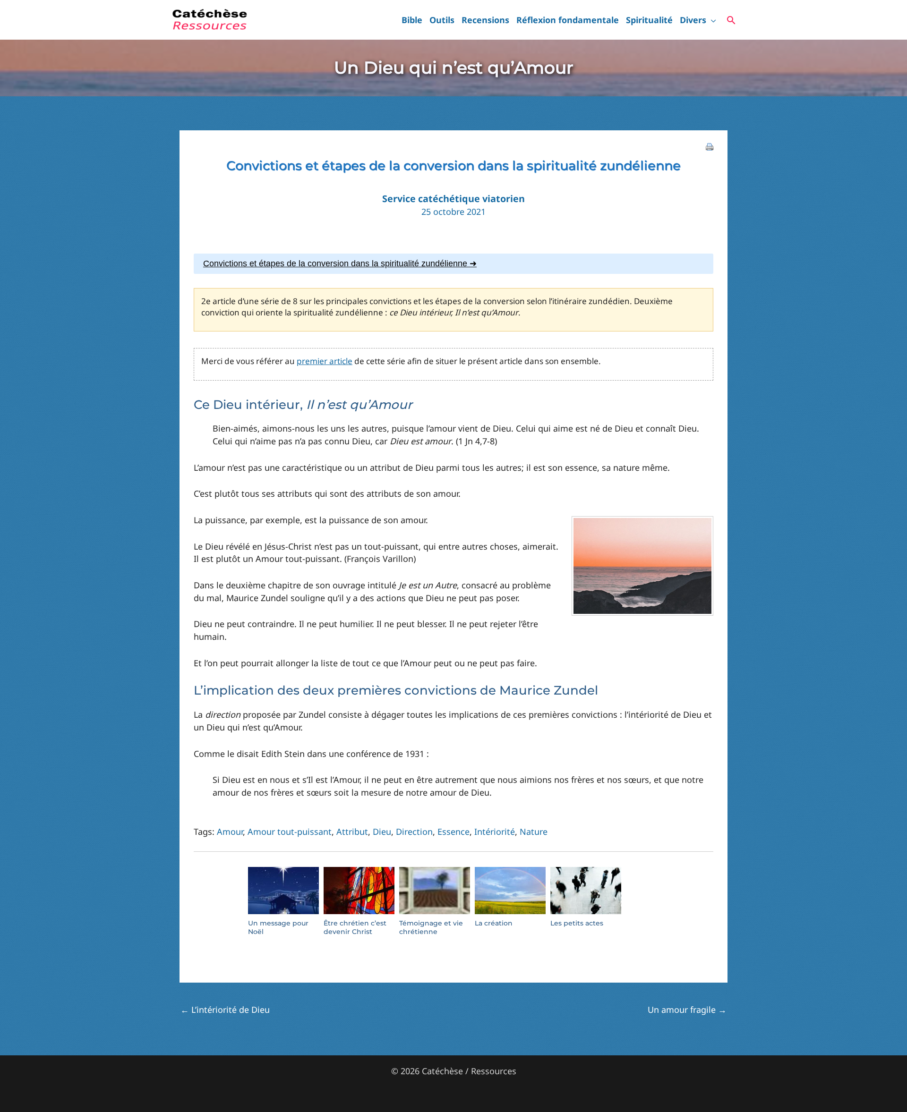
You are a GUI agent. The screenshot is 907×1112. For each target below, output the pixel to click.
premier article (324, 361)
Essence (453, 831)
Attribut (352, 831)
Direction (414, 831)
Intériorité (494, 831)
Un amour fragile (687, 1009)
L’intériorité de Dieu (225, 1009)
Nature (534, 831)
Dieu (382, 831)
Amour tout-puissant (290, 831)
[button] (711, 19)
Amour (230, 831)
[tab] (453, 264)
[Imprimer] (709, 146)
